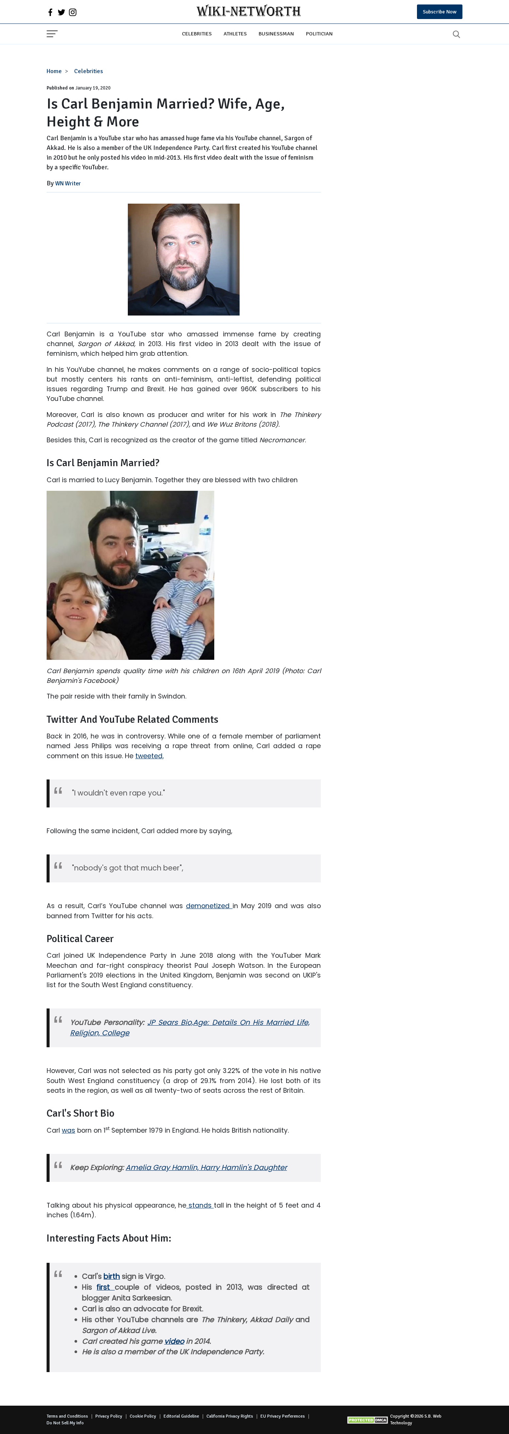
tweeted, (149, 755)
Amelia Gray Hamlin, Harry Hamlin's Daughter (206, 1167)
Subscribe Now (439, 12)
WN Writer (68, 183)
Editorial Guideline (181, 1416)
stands (200, 1205)
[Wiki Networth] (248, 12)
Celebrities (197, 33)
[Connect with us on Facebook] (50, 12)
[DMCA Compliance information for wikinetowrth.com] (368, 1420)
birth (112, 1276)
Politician (319, 33)
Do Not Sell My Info (65, 1423)
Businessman (276, 33)
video (174, 1341)
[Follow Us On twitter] (61, 12)
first (105, 1287)
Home (54, 71)
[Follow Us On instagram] (72, 12)
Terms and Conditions (67, 1416)
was (68, 1130)
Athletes (235, 33)
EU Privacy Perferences (282, 1416)
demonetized (209, 905)
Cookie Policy (143, 1416)
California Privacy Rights (229, 1416)
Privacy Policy (108, 1416)
